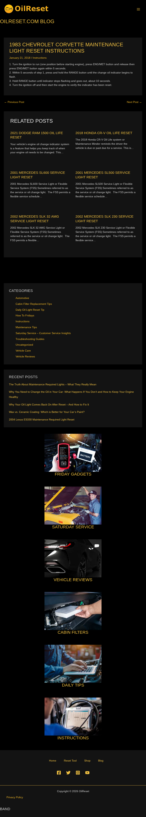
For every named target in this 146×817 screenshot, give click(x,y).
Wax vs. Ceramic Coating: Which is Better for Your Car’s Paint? (47, 412)
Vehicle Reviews (25, 356)
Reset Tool (70, 760)
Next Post (134, 102)
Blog (100, 760)
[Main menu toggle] (138, 9)
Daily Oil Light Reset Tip (30, 309)
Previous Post (14, 102)
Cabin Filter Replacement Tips (34, 304)
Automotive (22, 298)
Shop (87, 760)
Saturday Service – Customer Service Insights (43, 333)
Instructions (40, 57)
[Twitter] (68, 772)
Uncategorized (24, 344)
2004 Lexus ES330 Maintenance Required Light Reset (41, 419)
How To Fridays (25, 315)
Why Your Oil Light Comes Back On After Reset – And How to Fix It (49, 404)
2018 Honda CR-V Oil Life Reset (103, 133)
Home (52, 760)
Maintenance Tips (26, 327)
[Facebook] (59, 772)
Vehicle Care (23, 350)
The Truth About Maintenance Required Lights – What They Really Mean (52, 384)
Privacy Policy (14, 797)
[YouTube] (87, 772)
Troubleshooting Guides (30, 339)
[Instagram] (78, 772)
